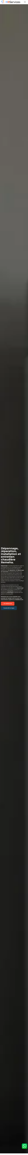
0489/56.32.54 (19, 599)
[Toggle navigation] (25, 1)
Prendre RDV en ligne (9, 608)
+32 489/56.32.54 (8, 603)
